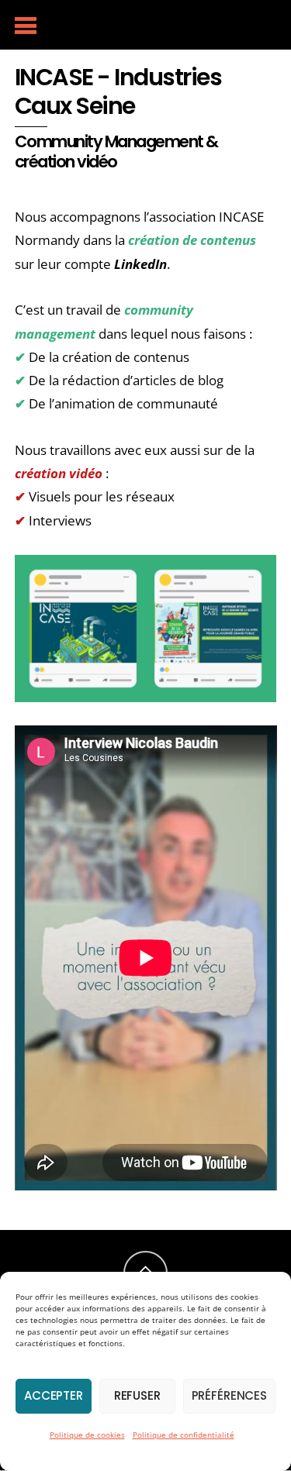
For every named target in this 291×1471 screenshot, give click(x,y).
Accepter (53, 1395)
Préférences (229, 1395)
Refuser (137, 1395)
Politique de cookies (87, 1434)
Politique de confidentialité (183, 1434)
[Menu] (26, 24)
